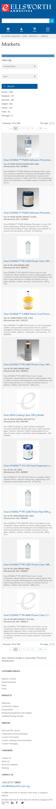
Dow (19, 76)
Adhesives (6, 703)
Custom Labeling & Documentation (17, 740)
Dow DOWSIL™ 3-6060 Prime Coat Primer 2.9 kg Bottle (28, 314)
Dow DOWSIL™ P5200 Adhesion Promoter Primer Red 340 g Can (28, 160)
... (36, 128)
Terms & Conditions (10, 765)
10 (50, 123)
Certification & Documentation (15, 734)
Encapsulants (7, 709)
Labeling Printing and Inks (12, 716)
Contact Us (6, 758)
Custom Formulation (10, 737)
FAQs (4, 689)
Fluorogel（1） (8, 116)
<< (11, 128)
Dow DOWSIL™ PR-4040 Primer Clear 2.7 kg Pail (28, 615)
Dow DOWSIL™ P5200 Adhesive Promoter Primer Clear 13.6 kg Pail (28, 212)
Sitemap (5, 768)
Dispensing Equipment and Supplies (17, 713)
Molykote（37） (8, 96)
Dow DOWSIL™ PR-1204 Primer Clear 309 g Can (28, 261)
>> (45, 128)
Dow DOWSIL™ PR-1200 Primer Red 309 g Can (28, 511)
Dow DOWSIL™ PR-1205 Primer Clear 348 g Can (28, 564)
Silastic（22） (7, 108)
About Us (6, 761)
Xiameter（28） (8, 100)
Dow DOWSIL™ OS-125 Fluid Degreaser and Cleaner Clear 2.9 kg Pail (28, 465)
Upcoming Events (9, 682)
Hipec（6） (6, 112)
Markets (44, 36)
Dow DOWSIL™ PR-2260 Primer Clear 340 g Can (28, 364)
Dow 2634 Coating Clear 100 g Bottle (24, 415)
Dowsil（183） (8, 92)
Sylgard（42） (8, 104)
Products (33, 36)
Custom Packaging (10, 744)
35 (40, 128)
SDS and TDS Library (11, 730)
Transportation (19, 66)
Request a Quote (9, 679)
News (4, 685)
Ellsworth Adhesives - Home (14, 36)
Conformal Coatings (10, 706)
